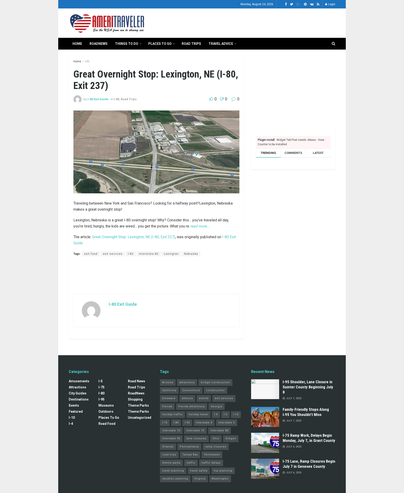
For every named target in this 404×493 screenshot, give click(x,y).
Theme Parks (138, 405)
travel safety (199, 470)
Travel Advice (221, 44)
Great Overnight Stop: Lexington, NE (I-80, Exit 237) (133, 237)
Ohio (216, 438)
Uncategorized (139, 417)
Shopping (135, 399)
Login (331, 4)
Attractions (77, 387)
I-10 (72, 417)
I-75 (101, 387)
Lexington (171, 253)
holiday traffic (172, 414)
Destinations (79, 399)
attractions (187, 382)
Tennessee (212, 454)
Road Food (106, 424)
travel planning (173, 470)
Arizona (167, 382)
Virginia (200, 478)
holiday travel (198, 414)
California (169, 390)
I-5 (100, 381)
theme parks (171, 462)
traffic (191, 462)
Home (77, 44)
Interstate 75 (195, 430)
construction (215, 390)
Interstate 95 (171, 438)
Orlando (168, 446)
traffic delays (211, 462)
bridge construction (215, 382)
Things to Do (126, 44)
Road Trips (191, 44)
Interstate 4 (204, 422)
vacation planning (175, 478)
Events (74, 405)
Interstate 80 (149, 253)
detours (187, 398)
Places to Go (160, 44)
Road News (136, 381)
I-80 (87, 61)
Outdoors (105, 411)
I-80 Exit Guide (97, 99)
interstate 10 (171, 430)
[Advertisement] (250, 22)
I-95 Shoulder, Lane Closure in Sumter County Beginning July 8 (308, 387)
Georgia (216, 406)
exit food (90, 253)
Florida (167, 406)
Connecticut (191, 390)
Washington (220, 478)
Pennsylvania (189, 446)
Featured (76, 411)
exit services (113, 253)
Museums (106, 405)
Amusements (79, 381)
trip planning (223, 470)
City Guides (78, 393)
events (204, 398)
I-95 (101, 399)
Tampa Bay (190, 454)
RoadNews (99, 44)
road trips (169, 454)
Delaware (169, 398)
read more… (199, 226)
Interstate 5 (226, 422)
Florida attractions (191, 406)
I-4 (71, 424)
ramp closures (215, 446)
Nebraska (191, 253)
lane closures (196, 438)
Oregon (230, 438)
